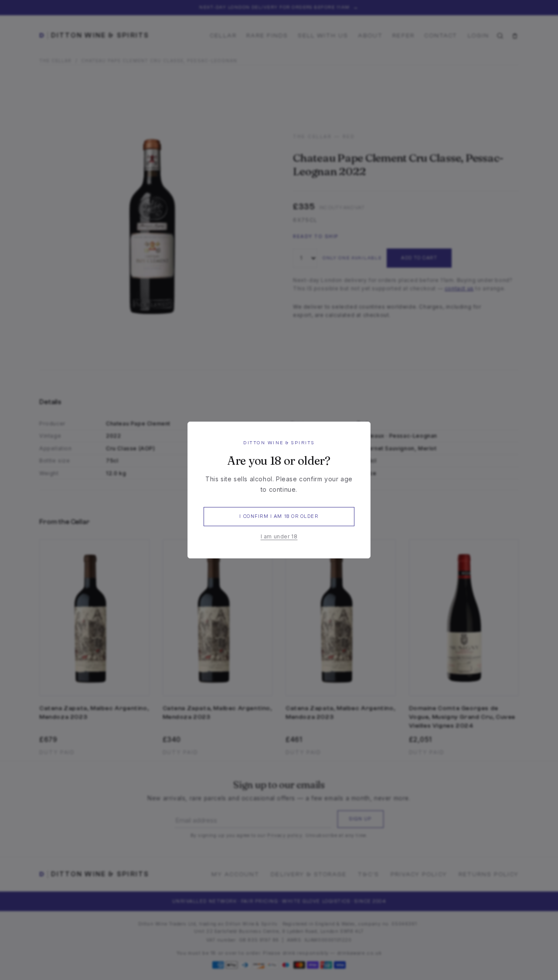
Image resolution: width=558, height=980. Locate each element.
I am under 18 (279, 536)
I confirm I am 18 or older (278, 516)
